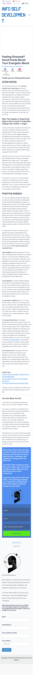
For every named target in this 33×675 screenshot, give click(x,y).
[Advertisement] (16, 42)
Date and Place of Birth (9, 633)
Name (4, 617)
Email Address (6, 625)
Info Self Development (13, 15)
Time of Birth (6, 641)
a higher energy (15, 339)
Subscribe (16, 533)
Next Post (16, 546)
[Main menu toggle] (29, 15)
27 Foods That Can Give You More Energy (15, 383)
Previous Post (16, 542)
